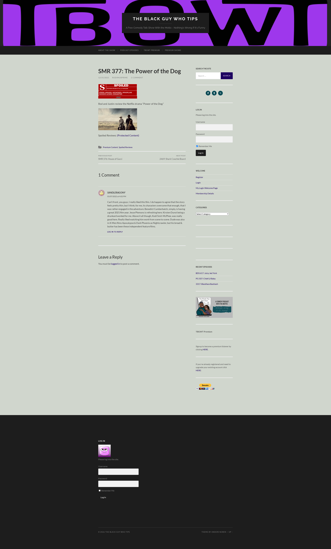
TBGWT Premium (152, 50)
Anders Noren (219, 532)
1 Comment (137, 77)
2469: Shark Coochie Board (173, 157)
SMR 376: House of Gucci (110, 157)
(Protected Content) (128, 135)
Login (198, 182)
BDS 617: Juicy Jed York (206, 273)
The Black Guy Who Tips (165, 18)
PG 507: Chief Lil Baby (206, 278)
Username (200, 122)
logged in (115, 263)
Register (199, 177)
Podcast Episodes (129, 50)
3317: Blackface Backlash (207, 284)
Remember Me (205, 146)
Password (200, 134)
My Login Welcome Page (207, 188)
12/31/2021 (103, 77)
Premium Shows (173, 50)
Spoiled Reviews (126, 147)
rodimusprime (120, 77)
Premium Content (110, 147)
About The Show (106, 50)
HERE (205, 349)
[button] (117, 91)
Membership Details (205, 193)
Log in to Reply (115, 232)
